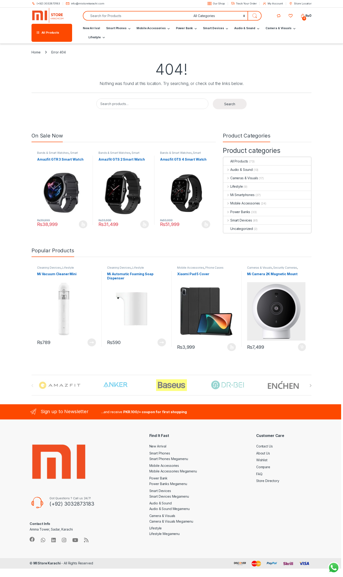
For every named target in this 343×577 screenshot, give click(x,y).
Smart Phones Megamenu (168, 459)
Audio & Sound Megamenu (169, 509)
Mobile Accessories (150, 28)
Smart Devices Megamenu (169, 496)
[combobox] (137, 16)
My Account (275, 3)
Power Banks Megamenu (168, 484)
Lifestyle (94, 37)
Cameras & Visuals (244, 178)
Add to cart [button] (302, 347)
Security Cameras (285, 267)
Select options (81, 224)
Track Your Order (246, 3)
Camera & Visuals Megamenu (171, 521)
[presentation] (310, 385)
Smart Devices (213, 28)
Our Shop (219, 3)
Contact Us (264, 446)
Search (229, 104)
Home (36, 52)
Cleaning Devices (49, 267)
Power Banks (240, 212)
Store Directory (267, 481)
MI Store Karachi (47, 563)
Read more (92, 342)
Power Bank (184, 28)
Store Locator (303, 3)
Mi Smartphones (242, 195)
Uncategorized (241, 229)
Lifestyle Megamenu (164, 534)
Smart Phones (116, 28)
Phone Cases (214, 267)
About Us (263, 453)
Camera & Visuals (278, 28)
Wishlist (261, 460)
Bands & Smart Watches (53, 153)
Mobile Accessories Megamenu (173, 471)
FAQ (259, 474)
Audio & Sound (244, 28)
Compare (263, 467)
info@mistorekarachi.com (87, 3)
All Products (239, 161)
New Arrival (91, 28)
